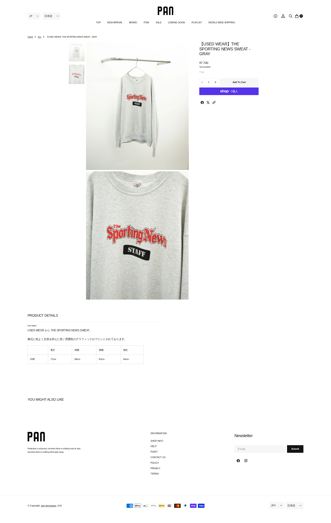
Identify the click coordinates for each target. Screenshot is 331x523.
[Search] (290, 16)
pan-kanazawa (48, 505)
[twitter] (208, 103)
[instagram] (246, 461)
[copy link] (214, 103)
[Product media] (76, 51)
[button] (275, 16)
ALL (39, 37)
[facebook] (202, 103)
